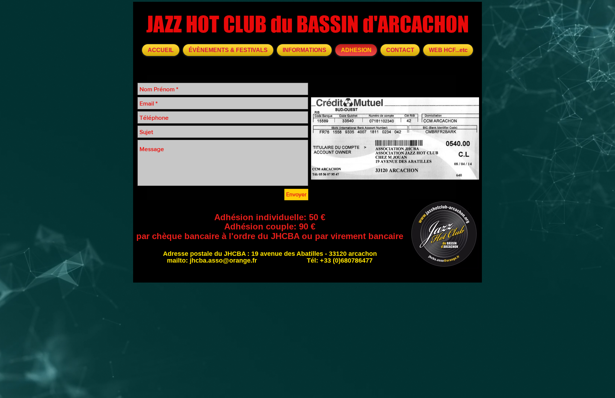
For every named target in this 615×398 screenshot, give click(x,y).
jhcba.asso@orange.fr (223, 260)
